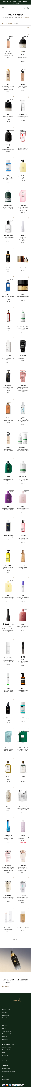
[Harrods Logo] (15, 999)
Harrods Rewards (6, 1047)
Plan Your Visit (6, 1009)
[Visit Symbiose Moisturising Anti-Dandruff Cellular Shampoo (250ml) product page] (23, 878)
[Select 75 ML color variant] (24, 51)
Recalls (4, 1058)
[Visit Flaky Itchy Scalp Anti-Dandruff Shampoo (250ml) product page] (23, 307)
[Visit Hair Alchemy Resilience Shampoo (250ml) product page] (8, 578)
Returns (4, 1028)
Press (3, 1076)
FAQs (3, 1052)
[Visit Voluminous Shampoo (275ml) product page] (8, 758)
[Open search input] (6, 8)
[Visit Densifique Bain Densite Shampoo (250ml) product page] (8, 878)
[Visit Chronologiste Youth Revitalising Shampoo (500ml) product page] (8, 367)
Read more (26, 17)
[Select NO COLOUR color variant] (21, 51)
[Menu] (3, 8)
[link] (15, 960)
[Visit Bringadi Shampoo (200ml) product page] (8, 307)
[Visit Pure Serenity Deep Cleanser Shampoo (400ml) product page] (8, 547)
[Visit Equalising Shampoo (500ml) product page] (23, 670)
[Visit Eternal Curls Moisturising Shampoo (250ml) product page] (8, 458)
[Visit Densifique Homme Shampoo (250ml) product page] (23, 337)
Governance (5, 1079)
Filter (25, 28)
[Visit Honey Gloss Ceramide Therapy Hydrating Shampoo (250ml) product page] (8, 66)
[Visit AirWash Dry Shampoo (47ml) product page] (23, 578)
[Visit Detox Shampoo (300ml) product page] (23, 908)
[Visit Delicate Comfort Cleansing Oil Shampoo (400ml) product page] (23, 517)
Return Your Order (7, 1034)
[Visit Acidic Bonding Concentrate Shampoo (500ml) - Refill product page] (23, 787)
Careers (4, 1074)
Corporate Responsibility (8, 1071)
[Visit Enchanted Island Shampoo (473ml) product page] (8, 399)
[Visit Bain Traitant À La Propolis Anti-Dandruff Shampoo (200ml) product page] (8, 639)
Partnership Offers (7, 1050)
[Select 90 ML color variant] (8, 624)
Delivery (4, 1025)
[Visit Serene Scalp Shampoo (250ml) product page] (23, 488)
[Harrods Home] (15, 8)
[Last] (25, 939)
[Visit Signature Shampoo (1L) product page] (8, 127)
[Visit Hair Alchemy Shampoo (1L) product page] (23, 157)
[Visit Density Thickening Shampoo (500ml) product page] (8, 187)
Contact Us (5, 1055)
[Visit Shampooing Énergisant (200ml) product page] (23, 97)
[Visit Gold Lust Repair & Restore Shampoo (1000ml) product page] (23, 34)
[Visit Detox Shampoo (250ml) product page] (23, 699)
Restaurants (5, 1015)
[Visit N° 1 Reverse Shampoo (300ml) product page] (8, 218)
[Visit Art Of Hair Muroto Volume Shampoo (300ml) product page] (8, 817)
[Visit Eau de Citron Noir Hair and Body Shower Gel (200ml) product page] (8, 277)
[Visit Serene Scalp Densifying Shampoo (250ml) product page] (8, 488)
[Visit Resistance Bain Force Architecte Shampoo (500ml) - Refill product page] (8, 728)
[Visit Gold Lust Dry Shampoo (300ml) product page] (23, 639)
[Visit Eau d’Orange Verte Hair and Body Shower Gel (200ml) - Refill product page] (23, 728)
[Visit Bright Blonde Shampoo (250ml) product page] (23, 606)
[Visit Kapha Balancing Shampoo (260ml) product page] (8, 429)
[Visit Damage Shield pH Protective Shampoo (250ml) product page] (8, 157)
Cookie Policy (5, 1061)
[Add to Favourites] (14, 34)
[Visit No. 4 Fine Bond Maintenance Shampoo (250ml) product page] (8, 337)
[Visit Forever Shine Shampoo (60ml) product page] (8, 248)
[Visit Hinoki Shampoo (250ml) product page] (8, 787)
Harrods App (5, 1039)
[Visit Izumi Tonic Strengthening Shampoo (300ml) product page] (23, 218)
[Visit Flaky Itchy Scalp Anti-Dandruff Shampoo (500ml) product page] (23, 458)
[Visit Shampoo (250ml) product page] (8, 517)
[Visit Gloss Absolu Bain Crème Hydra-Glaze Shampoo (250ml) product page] (23, 847)
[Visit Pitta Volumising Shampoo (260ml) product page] (8, 34)
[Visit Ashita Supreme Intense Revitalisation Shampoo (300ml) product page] (8, 606)
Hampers (4, 1036)
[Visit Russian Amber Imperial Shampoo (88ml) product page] (23, 277)
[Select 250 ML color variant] (6, 624)
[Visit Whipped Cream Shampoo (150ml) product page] (8, 908)
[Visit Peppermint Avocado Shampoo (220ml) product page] (8, 670)
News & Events (6, 1018)
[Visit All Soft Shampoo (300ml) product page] (23, 547)
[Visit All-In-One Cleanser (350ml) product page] (8, 699)
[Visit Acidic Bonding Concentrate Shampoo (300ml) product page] (23, 399)
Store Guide (5, 1012)
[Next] (21, 939)
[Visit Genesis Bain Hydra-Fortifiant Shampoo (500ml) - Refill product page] (23, 187)
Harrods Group (6, 1068)
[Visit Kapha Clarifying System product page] (23, 248)
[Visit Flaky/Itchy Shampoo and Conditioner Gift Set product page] (23, 429)
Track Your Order (6, 1031)
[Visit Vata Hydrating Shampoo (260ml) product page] (23, 66)
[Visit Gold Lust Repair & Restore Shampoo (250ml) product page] (8, 97)
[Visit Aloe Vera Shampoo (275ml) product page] (23, 758)
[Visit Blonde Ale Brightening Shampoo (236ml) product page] (23, 817)
